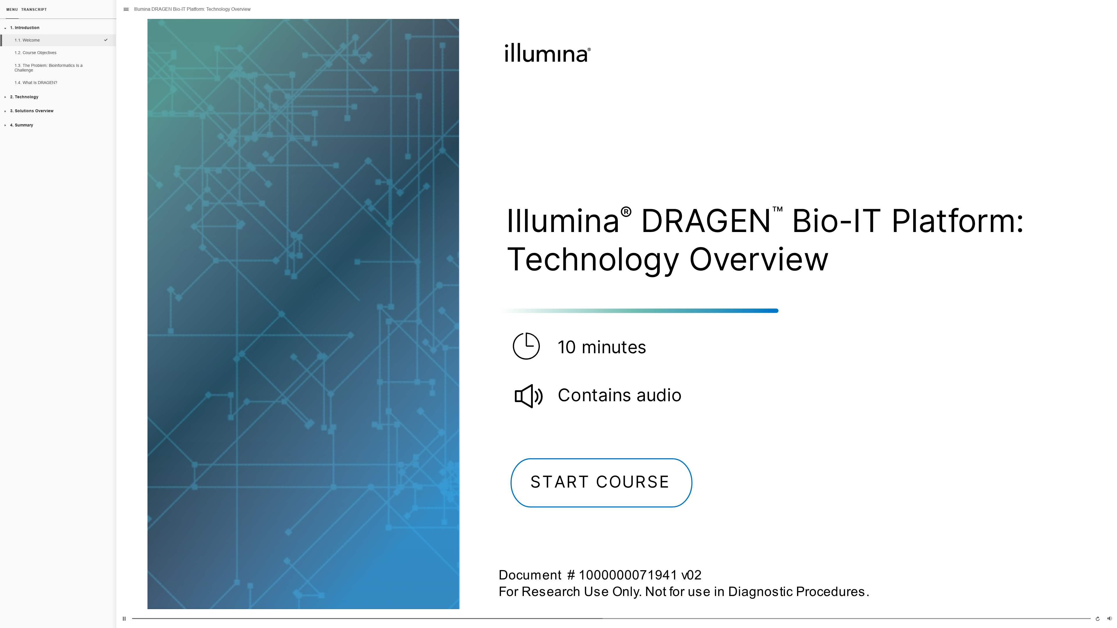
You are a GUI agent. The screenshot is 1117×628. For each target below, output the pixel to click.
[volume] (1109, 618)
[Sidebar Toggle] (123, 9)
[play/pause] (124, 619)
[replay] (1098, 618)
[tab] (12, 9)
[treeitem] (58, 55)
